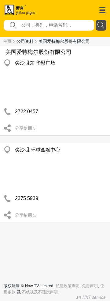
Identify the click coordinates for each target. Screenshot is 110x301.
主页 (7, 41)
